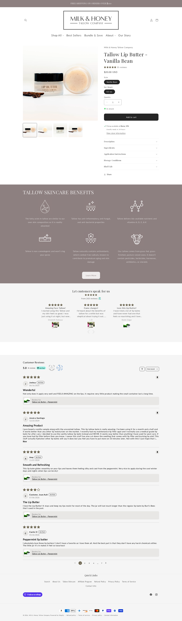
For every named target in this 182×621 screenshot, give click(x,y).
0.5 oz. (109, 92)
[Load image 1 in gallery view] (30, 130)
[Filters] (142, 369)
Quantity (107, 97)
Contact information (111, 615)
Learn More (91, 275)
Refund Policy (100, 581)
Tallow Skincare (69, 581)
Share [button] (109, 174)
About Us (56, 581)
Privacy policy (97, 615)
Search (47, 581)
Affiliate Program (85, 581)
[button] (25, 20)
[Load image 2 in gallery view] (45, 130)
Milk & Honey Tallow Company (39, 615)
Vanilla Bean (112, 82)
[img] (91, 295)
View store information (116, 133)
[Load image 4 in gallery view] (76, 130)
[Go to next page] (106, 563)
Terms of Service (129, 581)
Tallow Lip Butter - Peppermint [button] (44, 402)
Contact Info (91, 586)
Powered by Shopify (57, 615)
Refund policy (71, 615)
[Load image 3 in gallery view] (60, 130)
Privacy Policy (114, 581)
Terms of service (84, 615)
